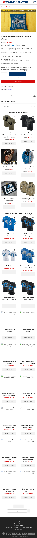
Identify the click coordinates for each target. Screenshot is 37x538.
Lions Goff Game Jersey (28, 490)
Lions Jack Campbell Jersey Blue (27, 267)
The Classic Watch (9, 167)
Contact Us (18, 529)
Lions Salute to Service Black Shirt (27, 134)
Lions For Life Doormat (9, 200)
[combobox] (18, 106)
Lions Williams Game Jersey (9, 235)
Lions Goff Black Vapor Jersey (28, 298)
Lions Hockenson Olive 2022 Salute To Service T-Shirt (9, 135)
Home (3, 6)
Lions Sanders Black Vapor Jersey (9, 426)
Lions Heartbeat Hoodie (28, 168)
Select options (9, 143)
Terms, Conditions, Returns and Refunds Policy (18, 527)
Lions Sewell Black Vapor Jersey (27, 426)
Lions (8, 6)
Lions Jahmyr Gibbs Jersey (28, 394)
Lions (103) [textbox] (17, 106)
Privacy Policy (19, 522)
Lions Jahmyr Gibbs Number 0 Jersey (9, 394)
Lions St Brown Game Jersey (28, 235)
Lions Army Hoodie (28, 199)
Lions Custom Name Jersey (9, 458)
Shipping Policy (18, 525)
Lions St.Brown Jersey (9, 330)
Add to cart (17, 74)
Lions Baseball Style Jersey (9, 362)
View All (18, 506)
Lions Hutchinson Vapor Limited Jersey (27, 362)
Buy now (19, 81)
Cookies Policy (18, 523)
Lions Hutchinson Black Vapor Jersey (9, 298)
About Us (18, 520)
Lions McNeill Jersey (9, 266)
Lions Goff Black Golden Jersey (28, 458)
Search (34, 96)
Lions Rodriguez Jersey (28, 330)
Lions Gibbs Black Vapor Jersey (9, 490)
